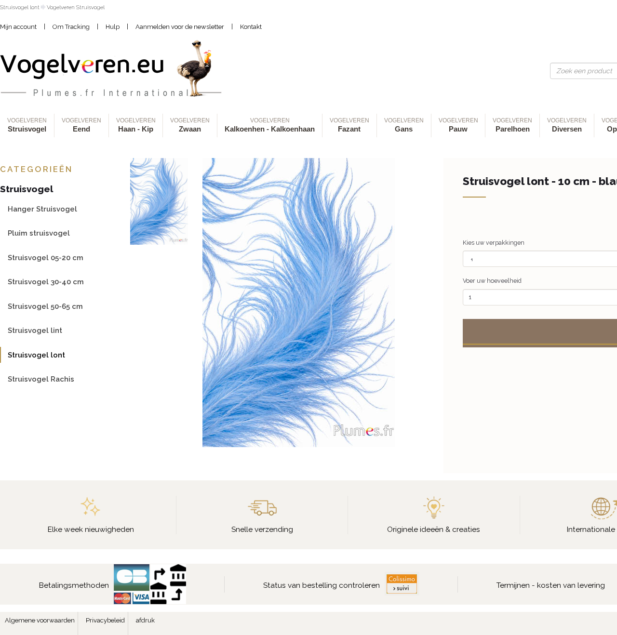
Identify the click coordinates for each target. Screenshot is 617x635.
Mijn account (18, 26)
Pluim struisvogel (39, 233)
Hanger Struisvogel (42, 209)
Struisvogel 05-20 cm (45, 257)
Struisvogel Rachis (41, 379)
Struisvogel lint (35, 330)
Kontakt (251, 26)
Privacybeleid (105, 620)
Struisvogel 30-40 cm (46, 282)
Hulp (113, 26)
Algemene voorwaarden (40, 620)
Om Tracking (71, 26)
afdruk (145, 620)
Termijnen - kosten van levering (550, 585)
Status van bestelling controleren (321, 585)
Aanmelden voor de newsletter (179, 26)
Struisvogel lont (36, 355)
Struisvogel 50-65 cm (45, 306)
